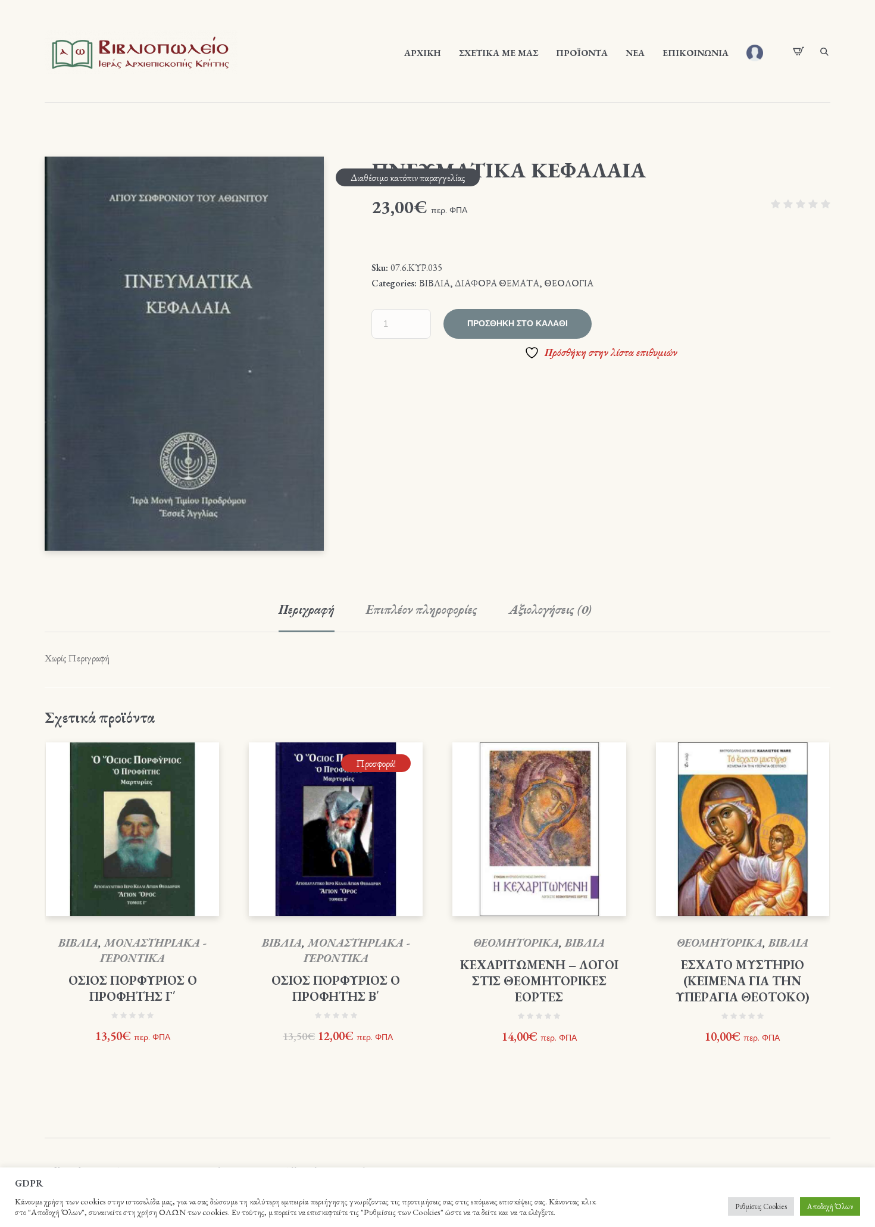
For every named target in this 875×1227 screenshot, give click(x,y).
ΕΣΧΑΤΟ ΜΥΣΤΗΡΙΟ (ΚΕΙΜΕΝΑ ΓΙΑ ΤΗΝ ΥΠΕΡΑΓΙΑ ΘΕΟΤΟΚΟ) (743, 981)
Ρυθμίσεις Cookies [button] (761, 1206)
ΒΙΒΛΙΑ (434, 283)
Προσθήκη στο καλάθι (517, 323)
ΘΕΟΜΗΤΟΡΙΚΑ (516, 942)
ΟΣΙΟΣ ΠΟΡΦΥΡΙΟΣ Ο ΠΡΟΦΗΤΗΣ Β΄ (335, 988)
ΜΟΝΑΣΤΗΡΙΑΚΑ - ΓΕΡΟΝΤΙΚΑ (153, 950)
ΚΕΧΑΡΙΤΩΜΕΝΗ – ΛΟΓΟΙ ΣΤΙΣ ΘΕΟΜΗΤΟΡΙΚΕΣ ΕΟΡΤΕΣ (539, 981)
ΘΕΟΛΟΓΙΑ (568, 283)
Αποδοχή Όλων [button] (830, 1206)
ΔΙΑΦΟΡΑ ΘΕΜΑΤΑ (497, 283)
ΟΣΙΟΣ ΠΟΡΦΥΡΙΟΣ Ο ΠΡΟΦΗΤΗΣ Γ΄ (132, 988)
